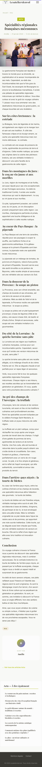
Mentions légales (17, 756)
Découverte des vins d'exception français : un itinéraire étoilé (21, 702)
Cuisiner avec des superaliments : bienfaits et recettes (18, 717)
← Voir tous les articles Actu (13, 667)
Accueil (5, 13)
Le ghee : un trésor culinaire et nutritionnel (17, 739)
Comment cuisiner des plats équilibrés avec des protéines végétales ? (20, 731)
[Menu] (37, 2)
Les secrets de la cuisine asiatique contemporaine (18, 724)
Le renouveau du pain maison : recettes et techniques (20, 694)
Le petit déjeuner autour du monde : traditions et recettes (19, 709)
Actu (11, 13)
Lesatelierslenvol (20, 2)
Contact (28, 756)
